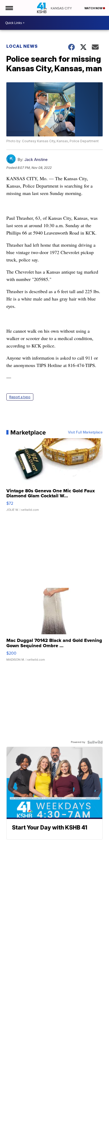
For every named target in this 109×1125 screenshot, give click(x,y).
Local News (22, 46)
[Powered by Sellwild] (95, 742)
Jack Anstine (36, 159)
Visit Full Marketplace (85, 432)
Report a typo (19, 397)
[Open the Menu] (9, 8)
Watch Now (93, 8)
